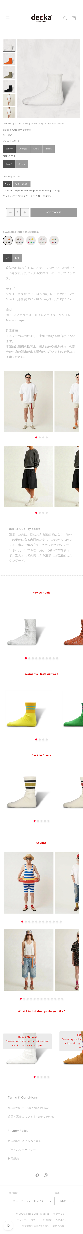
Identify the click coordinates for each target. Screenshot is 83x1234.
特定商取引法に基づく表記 (25, 1141)
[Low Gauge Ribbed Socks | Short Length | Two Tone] (54, 240)
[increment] (25, 212)
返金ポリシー (60, 1213)
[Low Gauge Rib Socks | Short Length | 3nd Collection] (31, 240)
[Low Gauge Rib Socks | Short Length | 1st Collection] (8, 240)
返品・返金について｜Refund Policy (31, 1116)
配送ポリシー (62, 1219)
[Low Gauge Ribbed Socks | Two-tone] (42, 240)
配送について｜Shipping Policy (28, 1108)
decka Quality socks (37, 1213)
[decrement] (10, 212)
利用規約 (13, 1158)
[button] (7, 18)
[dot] (26, 658)
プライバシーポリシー (22, 1150)
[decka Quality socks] (41, 18)
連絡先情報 (58, 1225)
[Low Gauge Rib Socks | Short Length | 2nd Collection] (19, 240)
